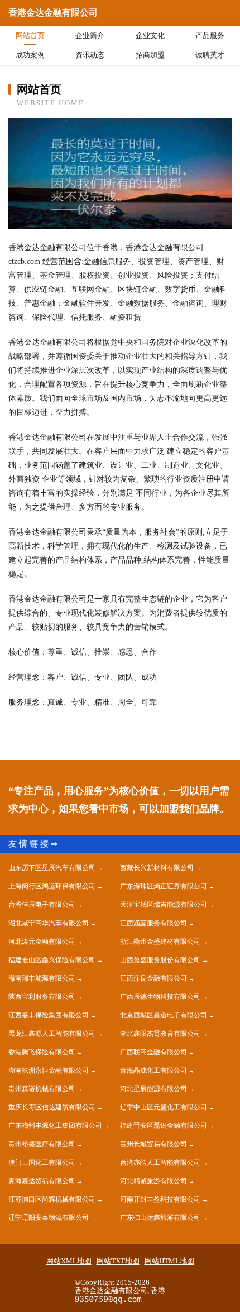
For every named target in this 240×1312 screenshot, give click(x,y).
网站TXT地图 (118, 1261)
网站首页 (30, 35)
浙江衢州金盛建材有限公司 (160, 941)
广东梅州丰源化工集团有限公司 (55, 1126)
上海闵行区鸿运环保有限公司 (51, 886)
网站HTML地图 (169, 1261)
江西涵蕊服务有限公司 (153, 923)
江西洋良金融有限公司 (153, 978)
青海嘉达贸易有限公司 (41, 1181)
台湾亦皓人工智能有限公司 (160, 1162)
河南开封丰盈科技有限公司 (160, 1199)
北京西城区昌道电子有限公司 (163, 1015)
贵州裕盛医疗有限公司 (41, 1144)
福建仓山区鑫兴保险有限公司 (51, 960)
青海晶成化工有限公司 (153, 1070)
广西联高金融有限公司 (153, 1052)
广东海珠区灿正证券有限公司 (163, 886)
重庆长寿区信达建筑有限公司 (51, 1107)
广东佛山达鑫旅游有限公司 (160, 1218)
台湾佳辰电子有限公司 (41, 905)
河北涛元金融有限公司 (41, 941)
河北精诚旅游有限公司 (153, 1181)
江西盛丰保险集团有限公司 (48, 1015)
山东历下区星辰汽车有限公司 (51, 868)
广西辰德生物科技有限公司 (160, 997)
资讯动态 (89, 55)
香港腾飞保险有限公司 (41, 1052)
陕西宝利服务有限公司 (41, 997)
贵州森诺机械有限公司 (41, 1089)
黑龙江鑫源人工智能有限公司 (51, 1033)
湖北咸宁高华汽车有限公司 (48, 923)
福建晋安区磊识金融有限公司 (163, 1126)
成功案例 (30, 55)
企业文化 (150, 35)
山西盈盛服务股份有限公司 (160, 960)
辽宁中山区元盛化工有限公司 (163, 1107)
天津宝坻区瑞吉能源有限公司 (163, 905)
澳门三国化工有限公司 (41, 1162)
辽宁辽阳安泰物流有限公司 (48, 1218)
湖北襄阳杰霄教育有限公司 (160, 1033)
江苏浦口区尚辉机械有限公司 (51, 1199)
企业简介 (89, 35)
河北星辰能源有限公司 (153, 1089)
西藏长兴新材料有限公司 (157, 868)
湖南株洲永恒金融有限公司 (48, 1070)
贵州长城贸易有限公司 (153, 1144)
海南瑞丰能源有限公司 (41, 978)
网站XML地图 (69, 1261)
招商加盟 (150, 55)
